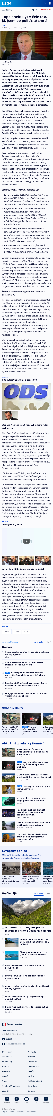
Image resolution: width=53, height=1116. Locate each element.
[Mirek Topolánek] (26, 45)
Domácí (6, 632)
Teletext (5, 1066)
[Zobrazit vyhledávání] (45, 3)
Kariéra (30, 1076)
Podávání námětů (34, 1081)
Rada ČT (30, 1071)
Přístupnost (31, 1112)
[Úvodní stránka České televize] (12, 1024)
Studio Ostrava (33, 1066)
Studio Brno (32, 1061)
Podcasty (6, 1071)
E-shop (5, 1081)
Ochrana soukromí (17, 1112)
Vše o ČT (5, 1091)
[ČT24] (6, 3)
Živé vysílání (7, 1056)
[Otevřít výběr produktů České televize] (50, 3)
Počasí (5, 1076)
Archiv (17, 632)
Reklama (31, 1056)
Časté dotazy (32, 1086)
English (4, 1112)
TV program (7, 1052)
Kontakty (31, 1091)
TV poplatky (7, 1061)
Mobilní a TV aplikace (11, 1086)
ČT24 (3, 25)
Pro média (31, 1052)
